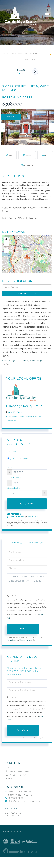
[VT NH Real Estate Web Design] (27, 850)
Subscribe (23, 730)
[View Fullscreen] (6, 250)
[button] (49, 53)
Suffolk (25, 360)
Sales (20, 73)
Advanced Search (29, 60)
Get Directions (27, 293)
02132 (40, 360)
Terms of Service (25, 640)
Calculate (27, 503)
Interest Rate (13, 488)
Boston (32, 360)
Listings (12, 360)
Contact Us (11, 420)
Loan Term (11, 451)
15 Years (24, 458)
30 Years (13, 458)
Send (23, 628)
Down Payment (14, 477)
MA (18, 360)
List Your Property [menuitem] (15, 774)
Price (9, 467)
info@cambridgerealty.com (24, 801)
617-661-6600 (15, 412)
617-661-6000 (16, 798)
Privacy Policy (11, 640)
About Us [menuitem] (10, 778)
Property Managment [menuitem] (17, 771)
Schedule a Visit (36, 543)
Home (4, 360)
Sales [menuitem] (8, 767)
